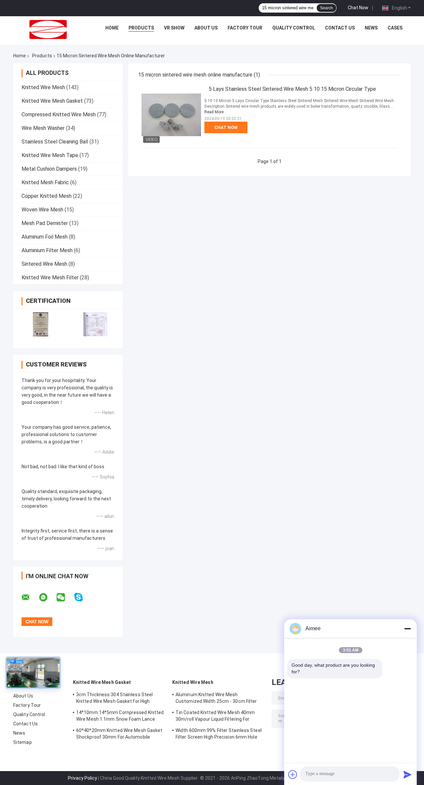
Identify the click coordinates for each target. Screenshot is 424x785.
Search (326, 8)
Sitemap (22, 742)
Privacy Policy (82, 778)
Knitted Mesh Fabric (45, 182)
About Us (206, 27)
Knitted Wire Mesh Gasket (52, 101)
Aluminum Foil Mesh (45, 237)
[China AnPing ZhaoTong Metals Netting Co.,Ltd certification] (40, 324)
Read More (214, 112)
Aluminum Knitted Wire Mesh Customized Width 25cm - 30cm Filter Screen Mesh (216, 699)
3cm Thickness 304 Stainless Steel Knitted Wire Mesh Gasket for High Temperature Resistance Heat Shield (116, 699)
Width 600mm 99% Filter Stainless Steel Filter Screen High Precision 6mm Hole (219, 734)
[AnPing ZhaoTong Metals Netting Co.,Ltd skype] (82, 597)
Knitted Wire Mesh (43, 87)
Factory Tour (245, 27)
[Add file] (292, 774)
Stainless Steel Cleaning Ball (55, 142)
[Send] (407, 774)
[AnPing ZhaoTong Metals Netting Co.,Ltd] (48, 29)
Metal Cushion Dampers (49, 169)
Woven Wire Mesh (42, 209)
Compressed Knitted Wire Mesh (59, 114)
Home (112, 27)
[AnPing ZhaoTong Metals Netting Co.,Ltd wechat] (65, 597)
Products (141, 27)
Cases (395, 27)
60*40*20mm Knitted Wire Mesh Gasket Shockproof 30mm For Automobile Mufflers (119, 735)
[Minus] (407, 629)
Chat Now (358, 7)
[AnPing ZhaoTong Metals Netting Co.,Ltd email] (30, 597)
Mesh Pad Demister (45, 223)
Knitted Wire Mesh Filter (50, 277)
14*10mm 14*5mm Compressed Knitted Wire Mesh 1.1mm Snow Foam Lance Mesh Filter (120, 717)
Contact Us (340, 27)
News (371, 27)
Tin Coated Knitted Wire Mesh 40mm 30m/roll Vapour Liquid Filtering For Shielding (215, 717)
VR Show (174, 27)
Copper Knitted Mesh (47, 196)
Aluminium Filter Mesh (47, 250)
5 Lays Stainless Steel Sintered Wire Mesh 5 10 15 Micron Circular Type (292, 89)
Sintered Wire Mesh (44, 264)
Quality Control (293, 27)
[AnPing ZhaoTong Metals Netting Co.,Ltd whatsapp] (47, 597)
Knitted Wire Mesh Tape (50, 155)
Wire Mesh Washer (43, 128)
